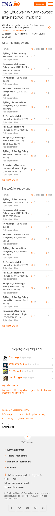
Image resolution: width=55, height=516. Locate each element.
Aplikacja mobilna (10, 59)
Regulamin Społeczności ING (15, 410)
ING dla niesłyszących (17, 475)
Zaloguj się (40, 4)
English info (37, 475)
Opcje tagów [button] (49, 27)
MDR (15, 479)
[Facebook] (11, 508)
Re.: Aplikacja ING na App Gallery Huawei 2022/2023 (16, 67)
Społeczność (18, 30)
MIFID (6, 479)
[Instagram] (35, 508)
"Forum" (5, 30)
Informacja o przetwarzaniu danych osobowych (24, 414)
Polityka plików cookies (14, 487)
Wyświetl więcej (10, 179)
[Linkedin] (43, 508)
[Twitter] (19, 508)
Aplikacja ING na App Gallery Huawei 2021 (15, 154)
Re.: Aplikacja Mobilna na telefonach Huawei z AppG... (16, 168)
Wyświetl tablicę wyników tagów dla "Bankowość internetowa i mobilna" (27, 391)
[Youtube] (27, 508)
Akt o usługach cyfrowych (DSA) (17, 418)
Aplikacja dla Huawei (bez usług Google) (15, 105)
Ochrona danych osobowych (16, 483)
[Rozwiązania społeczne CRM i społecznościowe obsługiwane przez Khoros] (8, 426)
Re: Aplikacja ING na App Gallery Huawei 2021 (14, 140)
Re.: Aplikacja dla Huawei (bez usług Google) (16, 91)
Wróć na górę (27, 442)
